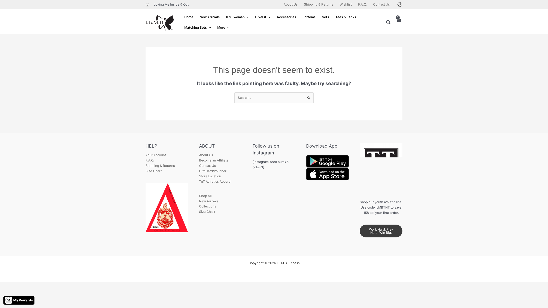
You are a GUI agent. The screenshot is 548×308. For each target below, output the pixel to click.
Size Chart (154, 171)
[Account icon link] (399, 4)
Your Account (156, 155)
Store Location (210, 176)
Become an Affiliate (213, 160)
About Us (206, 155)
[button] (247, 17)
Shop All (205, 196)
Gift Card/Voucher (212, 171)
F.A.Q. (150, 160)
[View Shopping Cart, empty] (399, 22)
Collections (207, 206)
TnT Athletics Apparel (215, 181)
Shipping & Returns (160, 166)
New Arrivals (208, 201)
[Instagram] (147, 5)
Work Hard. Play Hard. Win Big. (381, 231)
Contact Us (207, 166)
